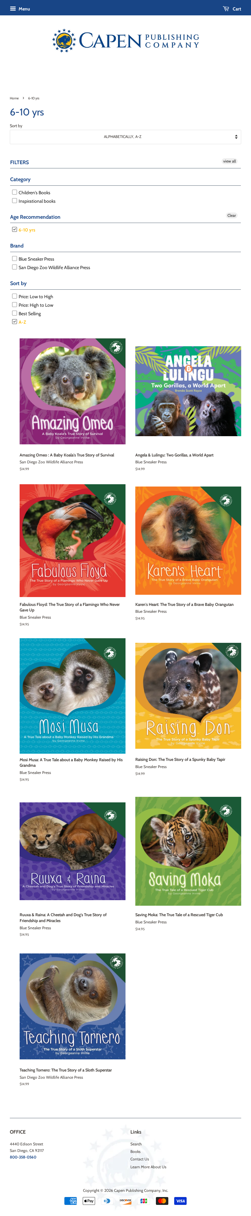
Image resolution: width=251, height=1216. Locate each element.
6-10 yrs (26, 230)
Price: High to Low (35, 305)
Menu (24, 9)
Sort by (16, 125)
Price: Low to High (35, 297)
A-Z (22, 322)
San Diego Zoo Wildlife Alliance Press (54, 267)
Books (135, 1151)
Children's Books (34, 193)
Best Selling (29, 314)
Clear (231, 215)
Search (136, 1144)
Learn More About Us (148, 1167)
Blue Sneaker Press (36, 259)
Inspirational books (37, 201)
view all (229, 161)
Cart (236, 9)
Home (14, 98)
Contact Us (139, 1159)
